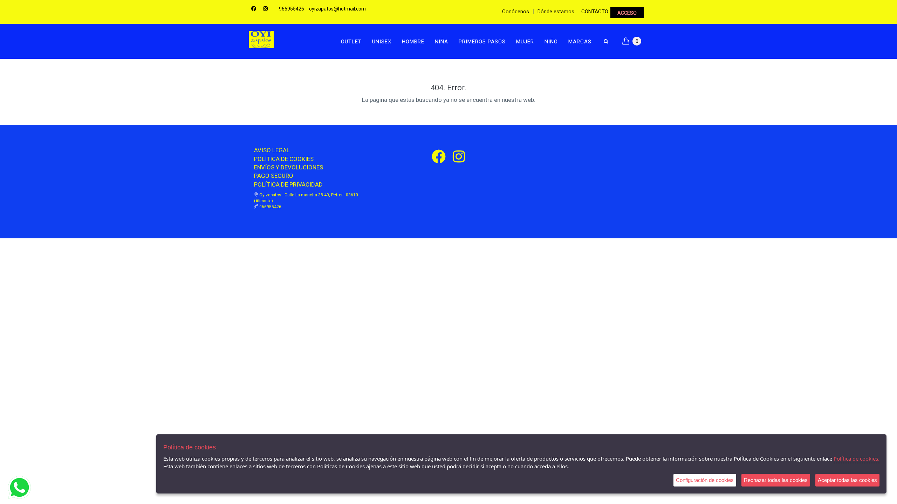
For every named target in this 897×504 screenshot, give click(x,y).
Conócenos (515, 11)
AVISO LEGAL (272, 150)
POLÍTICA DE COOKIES (284, 158)
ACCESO (627, 13)
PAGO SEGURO (273, 175)
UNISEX (381, 41)
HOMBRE (413, 41)
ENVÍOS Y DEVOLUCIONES (288, 167)
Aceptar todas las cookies (847, 480)
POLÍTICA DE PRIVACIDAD (288, 184)
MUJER (525, 41)
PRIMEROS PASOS (482, 41)
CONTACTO (594, 11)
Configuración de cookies (705, 480)
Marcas (579, 41)
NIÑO (551, 41)
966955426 (291, 9)
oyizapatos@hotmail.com (337, 9)
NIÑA (441, 41)
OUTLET (351, 41)
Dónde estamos (555, 11)
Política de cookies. (856, 458)
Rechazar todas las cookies (776, 480)
